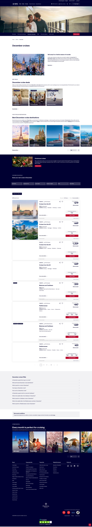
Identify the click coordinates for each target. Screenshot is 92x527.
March (49, 451)
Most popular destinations (22, 34)
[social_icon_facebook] (68, 466)
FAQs (38, 34)
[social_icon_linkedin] (71, 466)
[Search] (67, 4)
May (82, 451)
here (54, 415)
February (33, 451)
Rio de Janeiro (26, 121)
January (16, 451)
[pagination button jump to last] (57, 365)
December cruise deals (31, 34)
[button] (17, 183)
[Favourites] (70, 4)
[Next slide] (79, 150)
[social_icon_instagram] (77, 466)
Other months (51, 34)
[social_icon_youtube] (74, 466)
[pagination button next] (54, 365)
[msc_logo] (15, 4)
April (66, 451)
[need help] (90, 525)
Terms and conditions (44, 34)
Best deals (14, 34)
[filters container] (74, 183)
